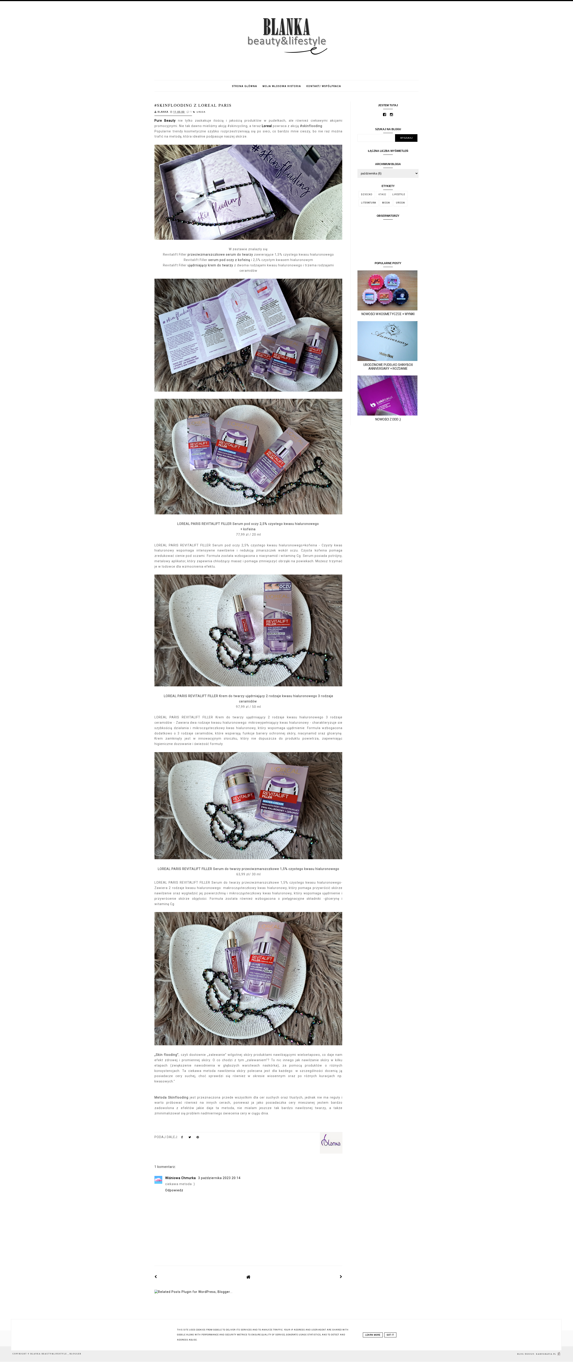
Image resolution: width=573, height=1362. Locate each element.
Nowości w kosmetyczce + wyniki (388, 314)
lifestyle (398, 194)
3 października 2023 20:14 (219, 1178)
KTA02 (382, 194)
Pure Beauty (165, 120)
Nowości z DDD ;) (388, 419)
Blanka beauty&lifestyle (49, 1354)
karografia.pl (546, 1354)
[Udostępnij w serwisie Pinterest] (197, 1138)
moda (386, 203)
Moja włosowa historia (282, 86)
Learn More (372, 1335)
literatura (368, 203)
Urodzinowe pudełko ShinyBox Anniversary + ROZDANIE (388, 366)
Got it (390, 1335)
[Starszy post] (341, 1277)
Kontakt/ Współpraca (323, 86)
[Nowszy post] (155, 1277)
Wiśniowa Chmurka (181, 1178)
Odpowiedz (174, 1190)
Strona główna (244, 86)
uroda (201, 112)
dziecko (366, 194)
